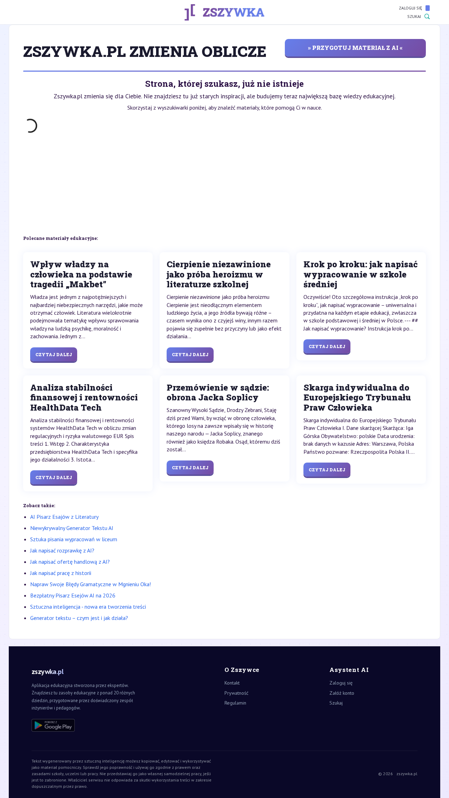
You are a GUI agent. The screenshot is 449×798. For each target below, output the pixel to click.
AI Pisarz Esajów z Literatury (64, 516)
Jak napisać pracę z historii (60, 572)
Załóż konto (341, 693)
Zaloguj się (410, 8)
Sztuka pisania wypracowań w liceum (73, 539)
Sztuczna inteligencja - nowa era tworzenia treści (88, 606)
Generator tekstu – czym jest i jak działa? (79, 617)
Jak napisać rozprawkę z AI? (62, 550)
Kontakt (232, 683)
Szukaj (414, 16)
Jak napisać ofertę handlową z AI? (70, 561)
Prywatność (236, 693)
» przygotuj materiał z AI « (355, 47)
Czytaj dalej (53, 354)
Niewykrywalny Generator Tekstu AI (71, 527)
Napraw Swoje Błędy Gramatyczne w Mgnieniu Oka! (90, 584)
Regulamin (235, 703)
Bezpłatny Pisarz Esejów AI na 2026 (72, 595)
